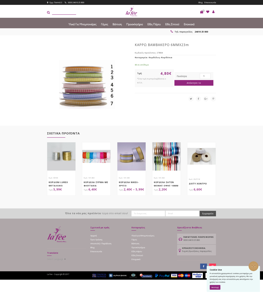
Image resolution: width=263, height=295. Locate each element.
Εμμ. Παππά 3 (56, 2)
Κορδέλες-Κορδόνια (160, 57)
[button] (202, 12)
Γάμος (104, 24)
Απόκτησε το (194, 82)
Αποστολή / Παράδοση (100, 243)
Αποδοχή (215, 287)
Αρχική (93, 235)
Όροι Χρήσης (96, 239)
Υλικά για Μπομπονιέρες (82, 24)
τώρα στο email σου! (96, 213)
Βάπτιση (117, 24)
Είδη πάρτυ (154, 24)
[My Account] (213, 12)
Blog (200, 2)
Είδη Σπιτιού (172, 24)
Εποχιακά (189, 24)
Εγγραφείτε (208, 213)
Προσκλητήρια (134, 24)
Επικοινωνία (210, 2)
